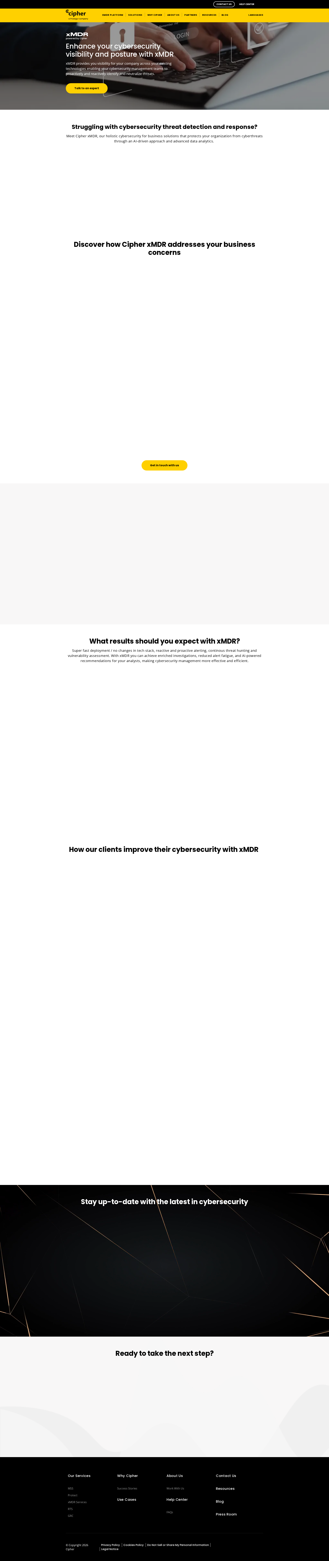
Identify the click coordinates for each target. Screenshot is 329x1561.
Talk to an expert (86, 88)
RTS (70, 1509)
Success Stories (127, 1488)
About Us (175, 1475)
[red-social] (237, 1545)
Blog (220, 1501)
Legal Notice (109, 1549)
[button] (224, 4)
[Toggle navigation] (239, 15)
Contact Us (226, 1475)
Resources (225, 1488)
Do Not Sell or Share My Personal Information (178, 1545)
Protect (72, 1495)
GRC (70, 1516)
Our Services (79, 1475)
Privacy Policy (110, 1545)
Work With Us (175, 1488)
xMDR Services (77, 1502)
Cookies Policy (133, 1545)
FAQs (170, 1512)
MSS (70, 1488)
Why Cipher (127, 1475)
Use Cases (126, 1499)
